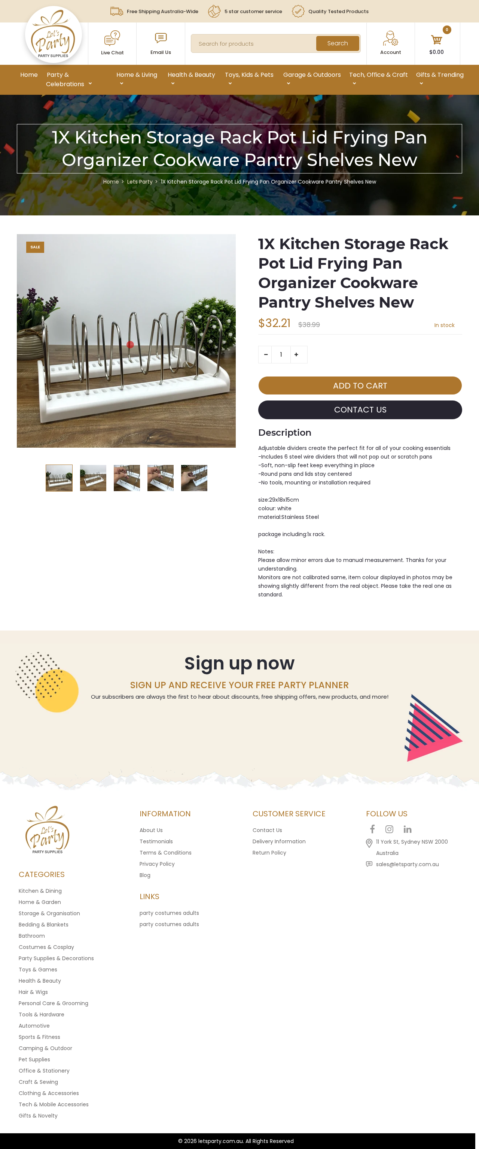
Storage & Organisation (49, 913)
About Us (151, 830)
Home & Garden (40, 902)
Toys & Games (38, 969)
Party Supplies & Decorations (56, 958)
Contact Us (267, 830)
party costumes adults (169, 913)
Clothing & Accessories (49, 1093)
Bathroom (32, 936)
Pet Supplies (34, 1059)
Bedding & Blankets (43, 924)
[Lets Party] (53, 55)
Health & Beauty (40, 981)
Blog (145, 875)
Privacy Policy (157, 864)
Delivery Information (279, 841)
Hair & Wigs (33, 992)
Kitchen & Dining (40, 891)
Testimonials (156, 841)
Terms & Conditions (166, 852)
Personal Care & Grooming (53, 1003)
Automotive (34, 1025)
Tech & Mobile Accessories (54, 1104)
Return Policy (269, 852)
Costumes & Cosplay (46, 947)
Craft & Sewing (38, 1082)
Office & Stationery (44, 1070)
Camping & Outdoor (45, 1048)
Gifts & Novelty (38, 1115)
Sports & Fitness (39, 1037)
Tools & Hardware (41, 1014)
